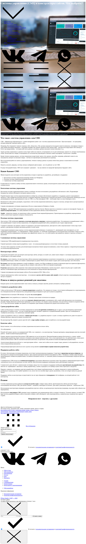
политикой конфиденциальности (64, 447)
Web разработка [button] (9, 23)
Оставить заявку (37, 516)
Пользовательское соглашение (12, 494)
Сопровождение (12, 38)
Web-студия (7, 21)
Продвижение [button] (8, 30)
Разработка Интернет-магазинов (16, 27)
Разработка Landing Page (14, 26)
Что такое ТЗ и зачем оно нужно (10, 413)
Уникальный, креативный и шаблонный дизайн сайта (16, 411)
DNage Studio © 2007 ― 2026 (9, 498)
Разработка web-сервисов (14, 29)
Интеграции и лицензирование (16, 41)
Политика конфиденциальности (13, 495)
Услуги (6, 475)
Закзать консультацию (7, 434)
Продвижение (8, 473)
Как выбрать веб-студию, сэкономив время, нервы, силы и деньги (20, 410)
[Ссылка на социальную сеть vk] (13, 61)
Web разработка (8, 472)
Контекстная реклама (13, 33)
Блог (5, 476)
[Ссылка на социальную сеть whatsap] (64, 61)
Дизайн (9, 36)
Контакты (7, 46)
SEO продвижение (12, 32)
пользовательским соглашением (45, 447)
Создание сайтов (12, 24)
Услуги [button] (6, 35)
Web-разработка (11, 44)
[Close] (14, 508)
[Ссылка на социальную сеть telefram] (38, 61)
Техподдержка (11, 39)
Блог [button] (6, 42)
